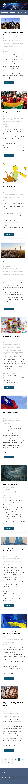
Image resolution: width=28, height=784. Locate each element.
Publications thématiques (8, 46)
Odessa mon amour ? (9, 262)
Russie (21, 195)
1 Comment (7, 38)
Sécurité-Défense (16, 48)
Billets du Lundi (12, 40)
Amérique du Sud (16, 344)
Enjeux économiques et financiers (13, 420)
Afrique (6, 491)
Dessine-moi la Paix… (10, 186)
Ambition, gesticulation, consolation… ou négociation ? (12, 632)
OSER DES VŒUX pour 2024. (12, 484)
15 (9, 762)
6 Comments (7, 190)
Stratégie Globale (7, 49)
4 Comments (7, 489)
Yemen (6, 51)
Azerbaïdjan (7, 564)
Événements (21, 270)
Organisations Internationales (9, 118)
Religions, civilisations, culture (9, 122)
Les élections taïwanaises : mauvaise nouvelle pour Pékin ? (13, 413)
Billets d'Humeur (14, 116)
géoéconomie (13, 421)
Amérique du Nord (8, 344)
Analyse (6, 40)
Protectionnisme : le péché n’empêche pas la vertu (11, 337)
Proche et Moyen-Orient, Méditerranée (14, 43)
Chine (16, 268)
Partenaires (5, 273)
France (8, 271)
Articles (6, 268)
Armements (11, 192)
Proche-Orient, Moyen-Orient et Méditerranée (13, 45)
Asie (9, 116)
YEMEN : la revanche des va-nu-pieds (13, 33)
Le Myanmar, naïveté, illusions (12, 112)
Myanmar (7, 126)
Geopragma (12, 36)
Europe (4, 194)
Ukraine (5, 198)
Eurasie (9, 349)
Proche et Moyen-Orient (12, 714)
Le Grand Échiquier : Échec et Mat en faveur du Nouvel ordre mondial (13, 703)
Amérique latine (6, 346)
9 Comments (7, 266)
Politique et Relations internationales (11, 195)
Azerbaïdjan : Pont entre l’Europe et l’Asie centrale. (13, 549)
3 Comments (7, 554)
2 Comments (7, 342)
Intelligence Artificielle (11, 350)
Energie (10, 556)
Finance (5, 271)
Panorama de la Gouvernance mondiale (15, 194)
